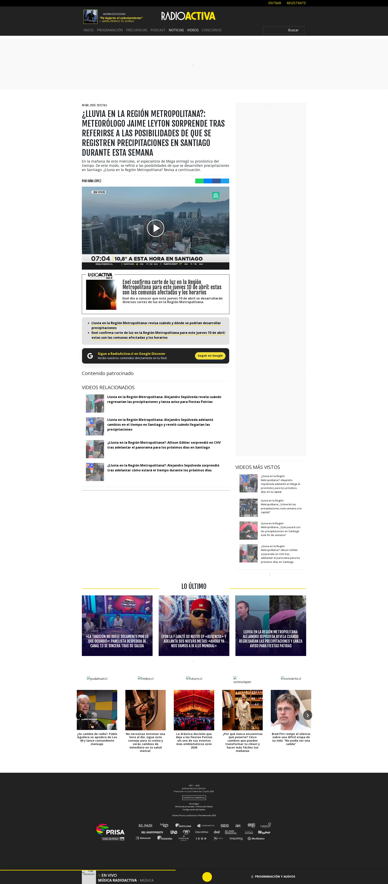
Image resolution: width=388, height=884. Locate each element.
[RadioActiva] (188, 16)
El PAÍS (147, 825)
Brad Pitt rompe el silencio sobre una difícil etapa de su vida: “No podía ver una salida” (291, 739)
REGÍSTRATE (296, 3)
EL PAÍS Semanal (232, 831)
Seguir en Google (210, 355)
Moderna (165, 837)
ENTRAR (274, 3)
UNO (175, 831)
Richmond (145, 837)
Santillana (186, 825)
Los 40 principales (167, 825)
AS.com (237, 825)
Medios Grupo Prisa (111, 838)
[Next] (226, 877)
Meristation (257, 837)
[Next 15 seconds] (217, 877)
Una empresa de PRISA (112, 829)
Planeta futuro (248, 831)
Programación (110, 30)
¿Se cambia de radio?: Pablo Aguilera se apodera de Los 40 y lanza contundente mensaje (97, 739)
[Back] (188, 877)
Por (91, 181)
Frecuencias (136, 30)
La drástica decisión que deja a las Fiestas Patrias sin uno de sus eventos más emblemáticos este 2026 (194, 740)
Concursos (211, 30)
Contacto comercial (194, 797)
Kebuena (262, 831)
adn (251, 825)
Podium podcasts (185, 837)
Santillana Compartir (207, 825)
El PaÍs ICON (202, 837)
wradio (187, 831)
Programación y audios (275, 876)
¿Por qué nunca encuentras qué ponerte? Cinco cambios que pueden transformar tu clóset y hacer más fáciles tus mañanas (243, 742)
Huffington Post (153, 831)
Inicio (89, 30)
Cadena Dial (218, 831)
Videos (193, 30)
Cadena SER (225, 825)
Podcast (158, 30)
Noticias (176, 30)
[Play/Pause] (207, 877)
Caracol (266, 825)
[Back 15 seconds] (197, 877)
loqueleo (237, 837)
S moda (219, 837)
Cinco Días (203, 831)
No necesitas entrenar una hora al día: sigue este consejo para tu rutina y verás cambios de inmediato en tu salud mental (145, 742)
